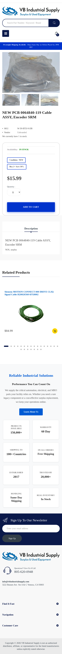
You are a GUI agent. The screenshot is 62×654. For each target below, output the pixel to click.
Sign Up (12, 538)
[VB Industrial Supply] (31, 11)
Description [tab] (31, 228)
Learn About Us (31, 412)
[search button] (54, 23)
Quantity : (11, 186)
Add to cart (31, 207)
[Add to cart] (54, 331)
